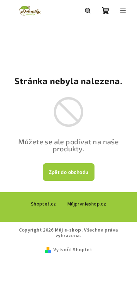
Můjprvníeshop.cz (86, 204)
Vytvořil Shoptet (72, 249)
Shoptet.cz (43, 204)
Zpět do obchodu (69, 172)
